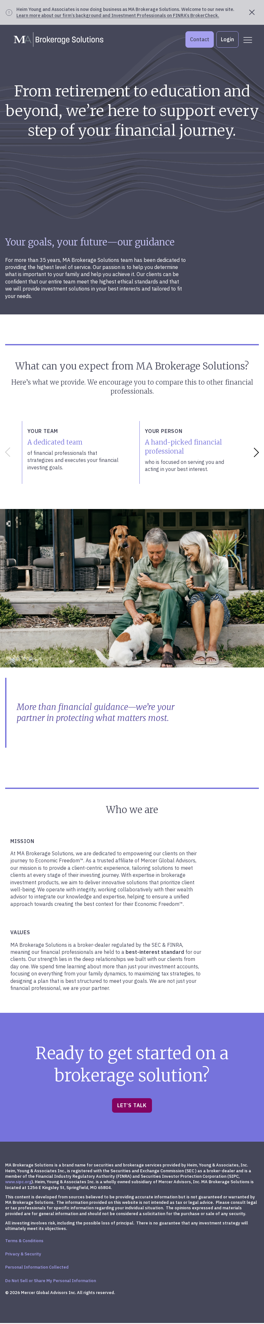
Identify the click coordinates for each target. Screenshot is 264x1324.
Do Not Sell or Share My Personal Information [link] (50, 1280)
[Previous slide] (6, 452)
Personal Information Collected (37, 1267)
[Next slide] (257, 452)
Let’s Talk (132, 1105)
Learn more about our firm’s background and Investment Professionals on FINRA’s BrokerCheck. (117, 15)
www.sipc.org (18, 1182)
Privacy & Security (23, 1254)
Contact (199, 39)
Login (227, 39)
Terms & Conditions (24, 1240)
